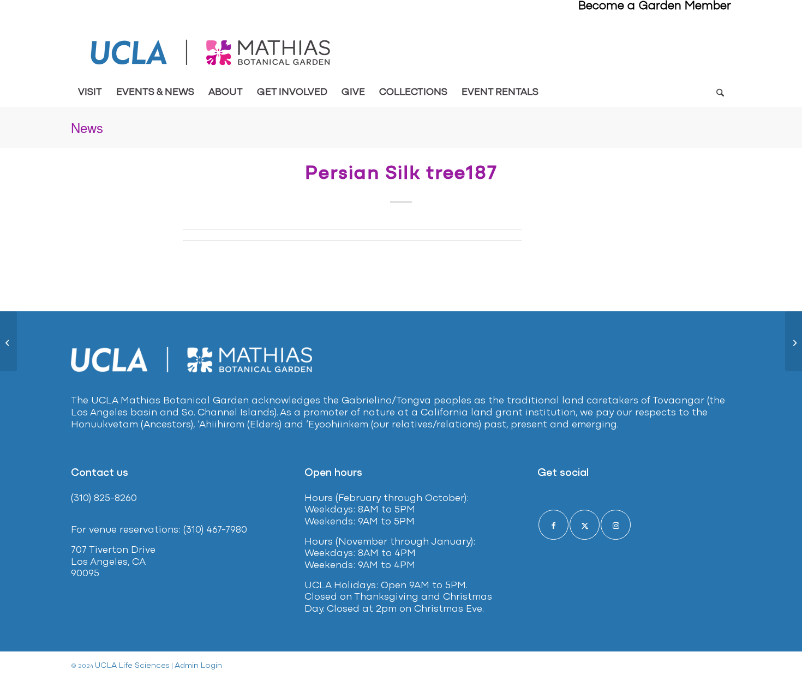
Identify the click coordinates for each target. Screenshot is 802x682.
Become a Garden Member (654, 6)
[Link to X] (585, 525)
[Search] (720, 92)
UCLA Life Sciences (132, 666)
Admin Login (198, 666)
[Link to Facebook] (553, 525)
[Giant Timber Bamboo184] (8, 341)
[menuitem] (90, 92)
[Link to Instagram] (616, 525)
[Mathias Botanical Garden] (211, 52)
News (87, 127)
